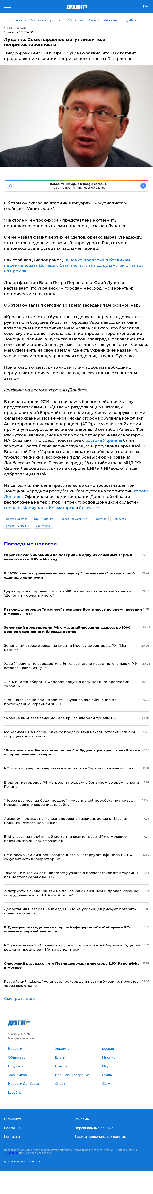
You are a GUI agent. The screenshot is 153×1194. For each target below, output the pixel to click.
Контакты (12, 1137)
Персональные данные (94, 1128)
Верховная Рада (16, 518)
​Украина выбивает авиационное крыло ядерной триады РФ (60, 718)
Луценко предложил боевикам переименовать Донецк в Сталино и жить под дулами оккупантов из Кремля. (74, 265)
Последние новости (30, 544)
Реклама (82, 1119)
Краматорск (61, 507)
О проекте (13, 1119)
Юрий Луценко (43, 518)
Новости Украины (18, 525)
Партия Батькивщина (73, 518)
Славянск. (89, 507)
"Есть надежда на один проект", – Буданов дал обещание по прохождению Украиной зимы (60, 702)
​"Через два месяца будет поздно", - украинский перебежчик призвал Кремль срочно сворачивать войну (69, 802)
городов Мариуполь (25, 507)
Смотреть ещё (19, 998)
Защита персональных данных (100, 1137)
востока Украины (103, 440)
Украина (21, 28)
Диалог (8, 28)
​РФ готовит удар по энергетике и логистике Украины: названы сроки (69, 768)
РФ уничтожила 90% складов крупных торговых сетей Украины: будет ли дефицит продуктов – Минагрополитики (72, 947)
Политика (99, 518)
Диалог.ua (11, 1152)
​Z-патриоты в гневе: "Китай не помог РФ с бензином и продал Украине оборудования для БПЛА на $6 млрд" (71, 893)
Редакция (12, 1128)
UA (145, 7)
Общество (119, 518)
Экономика (43, 525)
